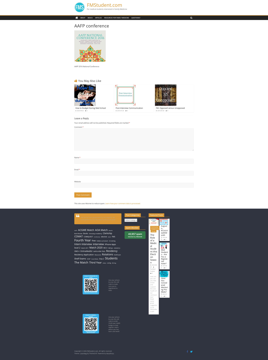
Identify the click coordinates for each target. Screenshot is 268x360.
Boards (111, 230)
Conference (97, 237)
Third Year (95, 262)
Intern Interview (83, 244)
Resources (98, 255)
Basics (90, 18)
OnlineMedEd (86, 251)
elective (104, 237)
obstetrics (117, 248)
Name (77, 157)
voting (109, 263)
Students (111, 258)
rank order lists (99, 251)
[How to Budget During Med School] (85, 86)
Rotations (107, 254)
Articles (98, 18)
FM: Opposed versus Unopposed (170, 108)
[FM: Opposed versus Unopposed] (165, 86)
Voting (153, 231)
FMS (113, 237)
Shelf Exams (80, 258)
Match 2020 (95, 247)
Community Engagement (155, 228)
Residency (111, 251)
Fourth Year (82, 240)
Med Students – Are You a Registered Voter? (164, 257)
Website (77, 181)
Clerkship (107, 233)
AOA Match (101, 230)
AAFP (75, 230)
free (94, 240)
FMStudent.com (104, 5)
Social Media (94, 259)
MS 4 (105, 248)
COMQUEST (88, 237)
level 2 (77, 247)
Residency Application (84, 254)
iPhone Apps (110, 244)
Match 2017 (84, 248)
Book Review (78, 233)
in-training (112, 241)
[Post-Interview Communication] (125, 86)
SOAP (88, 259)
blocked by (135, 235)
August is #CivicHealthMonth (164, 230)
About (82, 18)
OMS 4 (76, 251)
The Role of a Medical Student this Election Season (153, 248)
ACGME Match (86, 230)
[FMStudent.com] (76, 18)
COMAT (78, 236)
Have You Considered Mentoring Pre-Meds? (164, 285)
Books (85, 233)
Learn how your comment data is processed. (122, 203)
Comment (79, 127)
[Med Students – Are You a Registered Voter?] (164, 244)
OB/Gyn (110, 248)
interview (98, 244)
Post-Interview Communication (129, 108)
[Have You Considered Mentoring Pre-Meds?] (164, 272)
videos (104, 263)
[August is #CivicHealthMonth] (164, 220)
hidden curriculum (102, 241)
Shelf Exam (117, 255)
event (109, 237)
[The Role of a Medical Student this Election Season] (154, 220)
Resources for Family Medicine (116, 18)
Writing (114, 263)
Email (77, 169)
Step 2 (101, 259)
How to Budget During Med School (90, 108)
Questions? (135, 18)
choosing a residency (95, 233)
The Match (81, 262)
